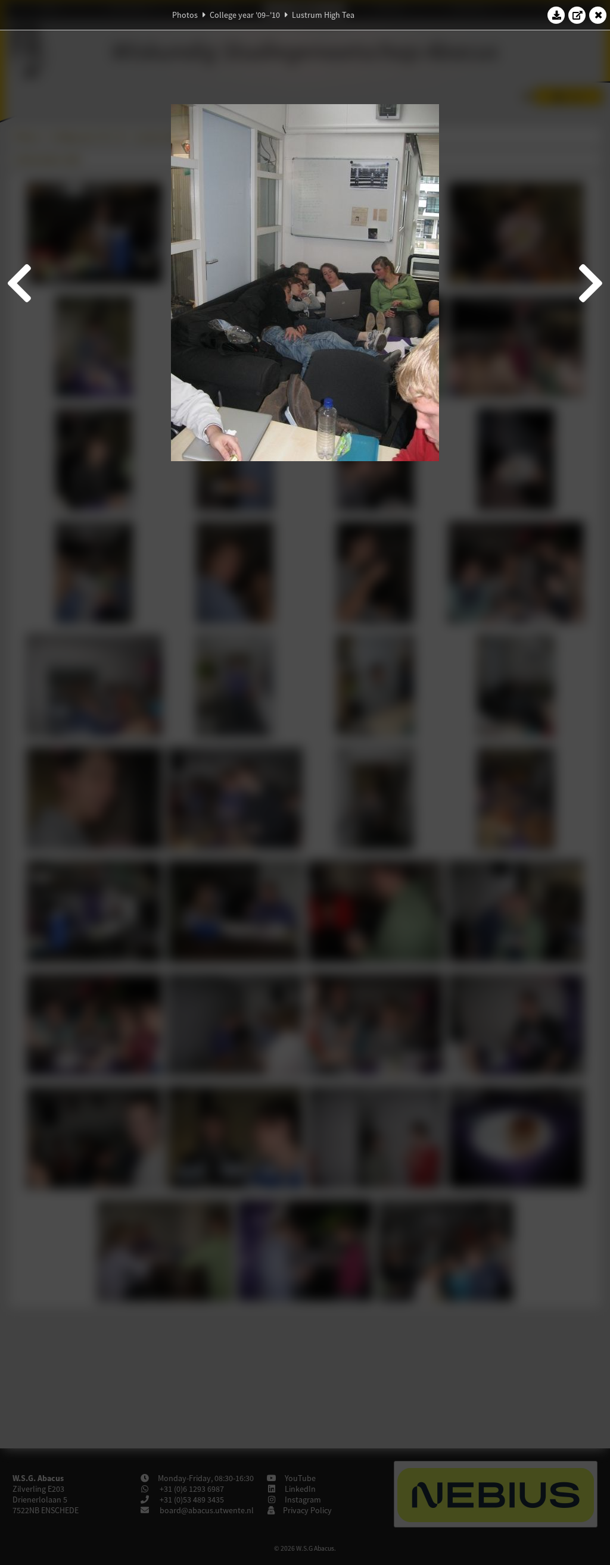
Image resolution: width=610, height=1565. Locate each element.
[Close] (598, 15)
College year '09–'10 (245, 15)
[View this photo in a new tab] (577, 15)
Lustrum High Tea (323, 15)
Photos (185, 15)
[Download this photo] (556, 15)
